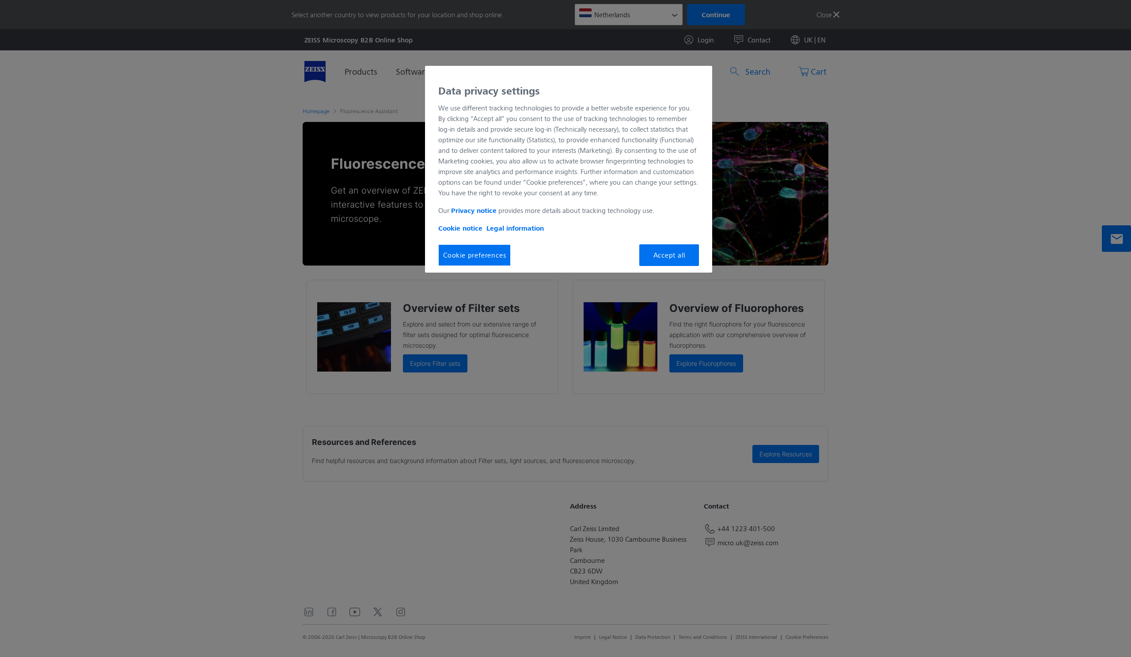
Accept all (669, 254)
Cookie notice (460, 228)
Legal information (515, 228)
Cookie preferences (474, 254)
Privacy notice (474, 210)
